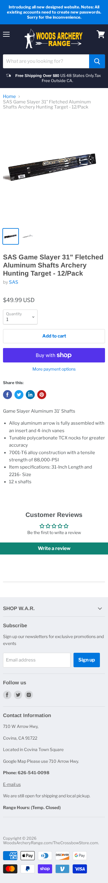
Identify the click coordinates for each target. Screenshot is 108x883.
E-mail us (12, 784)
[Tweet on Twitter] (18, 394)
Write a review (54, 548)
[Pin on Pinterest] (41, 394)
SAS (13, 282)
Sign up (86, 660)
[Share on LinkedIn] (30, 394)
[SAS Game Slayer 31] (54, 170)
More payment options (54, 369)
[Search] (97, 61)
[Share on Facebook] (7, 394)
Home (9, 96)
